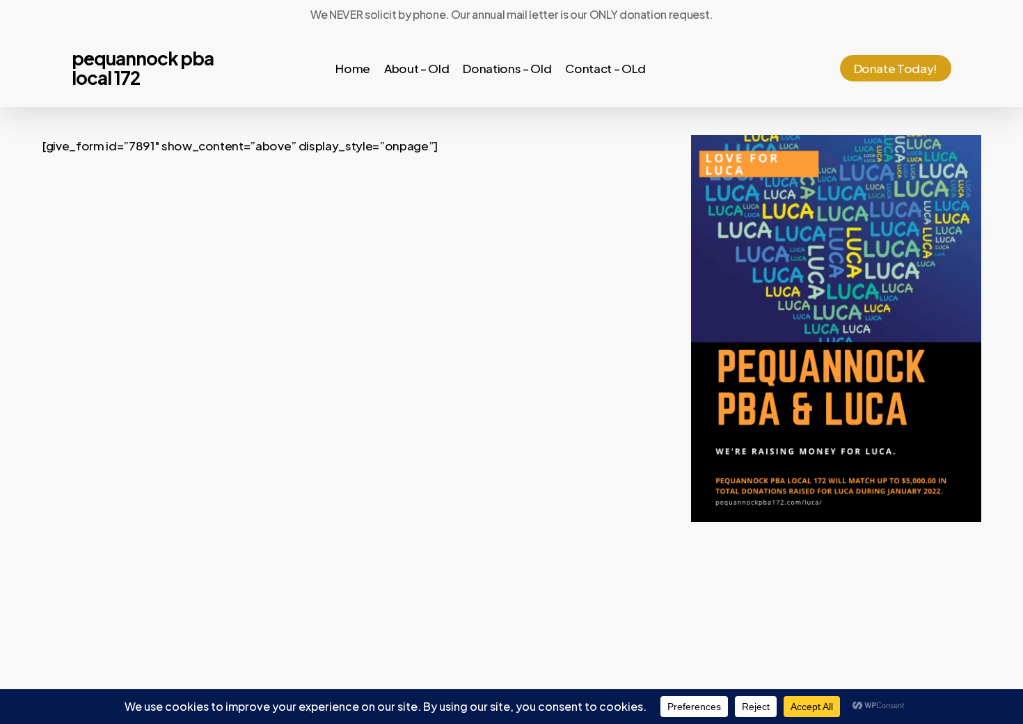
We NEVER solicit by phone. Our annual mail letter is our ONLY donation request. (511, 14)
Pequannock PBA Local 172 (143, 68)
